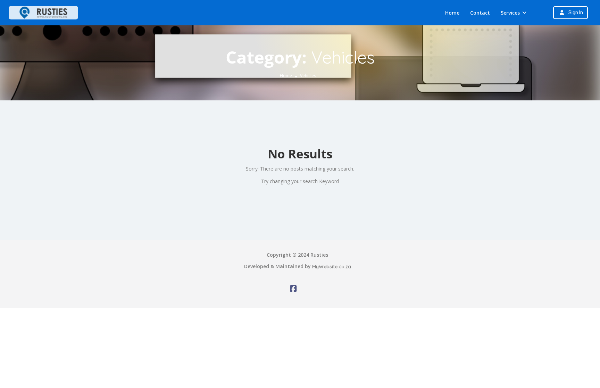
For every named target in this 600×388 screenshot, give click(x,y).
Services (510, 12)
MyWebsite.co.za (331, 266)
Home (452, 12)
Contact (480, 12)
